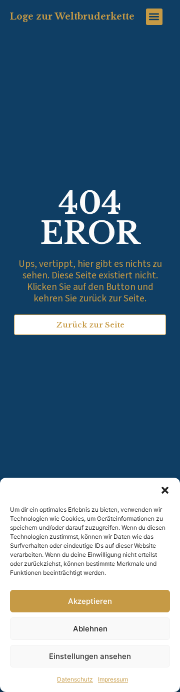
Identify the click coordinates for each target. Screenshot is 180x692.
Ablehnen (90, 628)
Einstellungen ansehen (90, 656)
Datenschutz (75, 679)
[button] (165, 490)
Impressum (113, 679)
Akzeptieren (90, 601)
